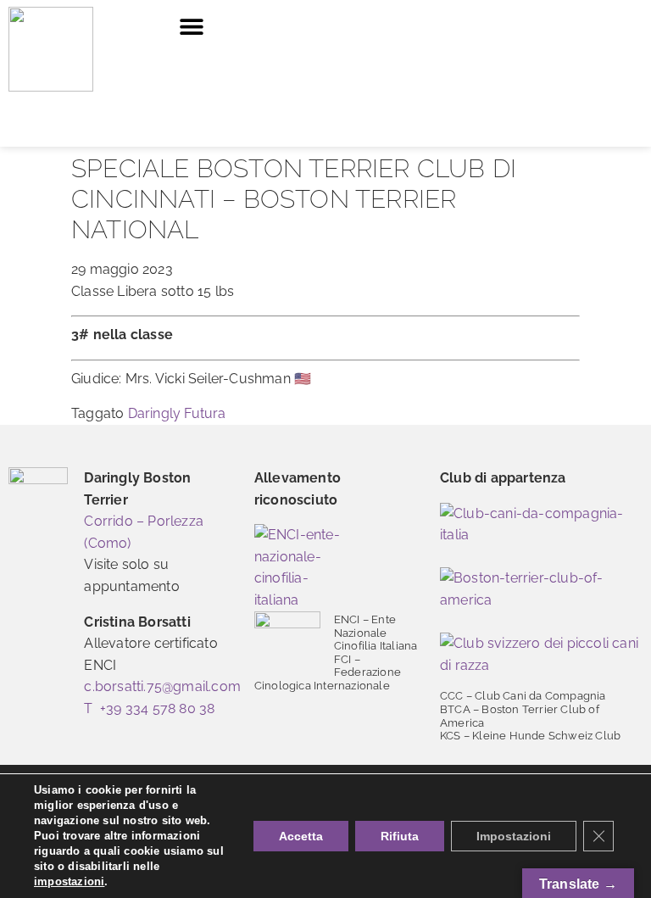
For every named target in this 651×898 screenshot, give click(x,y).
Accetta (301, 836)
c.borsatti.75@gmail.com (162, 686)
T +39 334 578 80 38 (149, 708)
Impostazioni (513, 836)
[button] (191, 26)
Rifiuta (400, 836)
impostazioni (69, 881)
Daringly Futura (177, 413)
